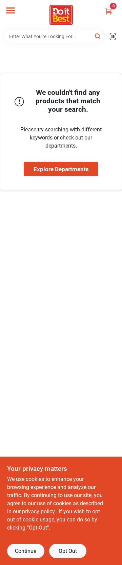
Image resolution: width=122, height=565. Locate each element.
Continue (25, 551)
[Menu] (10, 10)
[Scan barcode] (113, 36)
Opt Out (68, 551)
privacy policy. (39, 511)
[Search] (98, 36)
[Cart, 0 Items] (108, 11)
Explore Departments (61, 169)
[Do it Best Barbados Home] (61, 15)
